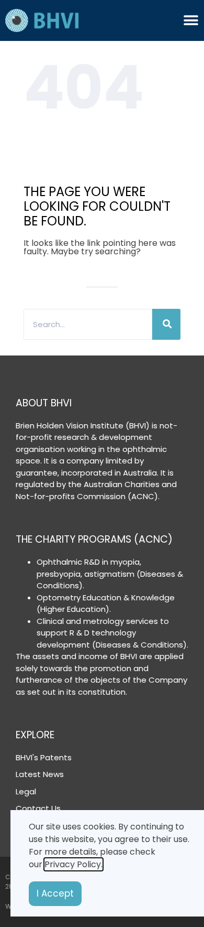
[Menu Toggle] (191, 20)
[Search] (166, 324)
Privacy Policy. (73, 864)
